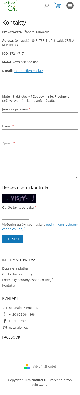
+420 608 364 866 (22, 314)
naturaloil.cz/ (18, 327)
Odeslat (12, 239)
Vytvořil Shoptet (44, 366)
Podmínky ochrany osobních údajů (28, 280)
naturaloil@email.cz (23, 308)
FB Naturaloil (18, 321)
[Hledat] (46, 5)
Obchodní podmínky (17, 274)
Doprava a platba (15, 268)
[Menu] (70, 5)
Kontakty (8, 285)
